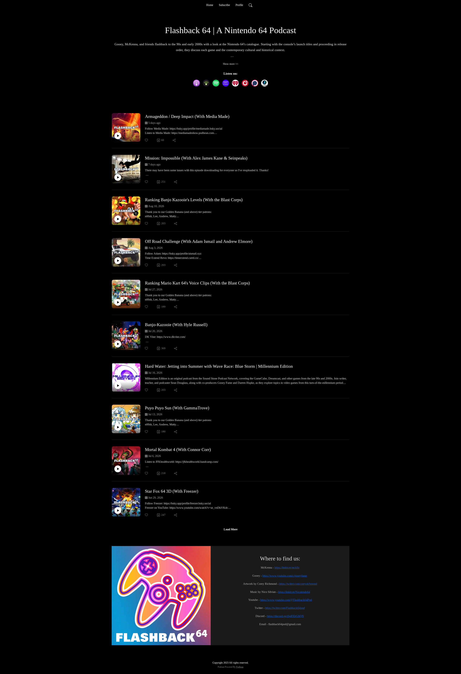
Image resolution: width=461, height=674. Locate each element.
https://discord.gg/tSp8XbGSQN (285, 616)
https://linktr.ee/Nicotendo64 (294, 591)
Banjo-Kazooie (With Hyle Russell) (176, 324)
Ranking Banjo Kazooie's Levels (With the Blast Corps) (194, 199)
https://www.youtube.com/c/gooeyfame (284, 575)
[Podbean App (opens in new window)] (206, 83)
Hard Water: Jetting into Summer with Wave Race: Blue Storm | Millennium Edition (219, 366)
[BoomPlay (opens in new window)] (264, 83)
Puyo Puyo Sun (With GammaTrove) (177, 408)
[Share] (174, 140)
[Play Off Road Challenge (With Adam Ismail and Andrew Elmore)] (117, 260)
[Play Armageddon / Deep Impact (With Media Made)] (117, 135)
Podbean (239, 667)
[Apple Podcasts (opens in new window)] (196, 83)
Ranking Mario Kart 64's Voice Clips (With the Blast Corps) (197, 283)
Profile (239, 4)
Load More (231, 529)
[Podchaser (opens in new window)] (254, 83)
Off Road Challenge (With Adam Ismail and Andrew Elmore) (198, 241)
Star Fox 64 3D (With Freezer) (171, 491)
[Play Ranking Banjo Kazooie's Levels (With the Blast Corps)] (117, 219)
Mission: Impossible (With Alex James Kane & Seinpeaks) (196, 158)
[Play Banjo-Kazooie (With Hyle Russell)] (117, 344)
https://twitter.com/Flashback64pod (285, 607)
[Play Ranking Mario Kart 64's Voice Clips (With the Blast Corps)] (117, 302)
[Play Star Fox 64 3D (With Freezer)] (117, 510)
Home (209, 4)
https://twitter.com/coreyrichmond (298, 583)
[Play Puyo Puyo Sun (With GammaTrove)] (117, 427)
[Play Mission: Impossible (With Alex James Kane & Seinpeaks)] (117, 177)
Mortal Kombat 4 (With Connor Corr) (178, 449)
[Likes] (147, 140)
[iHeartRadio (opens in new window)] (235, 83)
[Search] (250, 5)
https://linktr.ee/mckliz (286, 567)
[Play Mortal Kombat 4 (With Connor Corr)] (117, 468)
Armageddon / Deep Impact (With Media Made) (187, 116)
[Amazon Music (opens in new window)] (225, 83)
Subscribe (224, 4)
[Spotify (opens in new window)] (215, 83)
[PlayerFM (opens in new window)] (245, 83)
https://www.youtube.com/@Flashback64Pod (286, 599)
